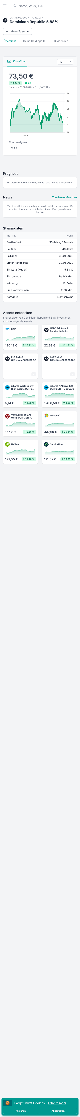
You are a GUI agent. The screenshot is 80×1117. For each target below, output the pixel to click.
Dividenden (61, 40)
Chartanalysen (18, 142)
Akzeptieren (58, 1110)
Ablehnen (21, 1110)
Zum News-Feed (62, 197)
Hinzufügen (17, 31)
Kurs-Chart (19, 61)
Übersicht (10, 40)
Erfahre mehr (57, 1103)
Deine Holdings (35, 40)
